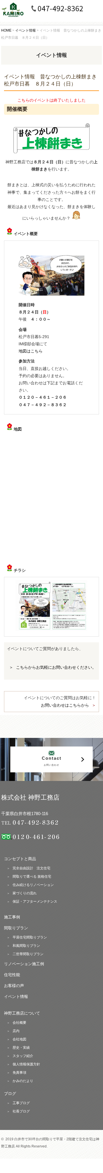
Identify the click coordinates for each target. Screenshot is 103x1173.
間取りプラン (16, 928)
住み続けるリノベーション (33, 885)
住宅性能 (12, 974)
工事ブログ (21, 1103)
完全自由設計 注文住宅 (31, 868)
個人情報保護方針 (26, 1064)
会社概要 (19, 1023)
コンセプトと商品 (20, 858)
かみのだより (23, 1081)
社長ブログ (21, 1111)
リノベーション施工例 (24, 963)
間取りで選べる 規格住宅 (32, 877)
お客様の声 (14, 985)
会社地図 (19, 1039)
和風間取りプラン (26, 946)
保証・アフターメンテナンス (35, 901)
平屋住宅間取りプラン (30, 937)
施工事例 (12, 917)
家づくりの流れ (25, 893)
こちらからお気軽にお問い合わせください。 (56, 667)
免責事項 (19, 1073)
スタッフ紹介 (23, 1056)
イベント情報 (16, 996)
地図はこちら (31, 351)
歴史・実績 (21, 1048)
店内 (16, 1031)
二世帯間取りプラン (28, 954)
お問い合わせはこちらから (65, 705)
